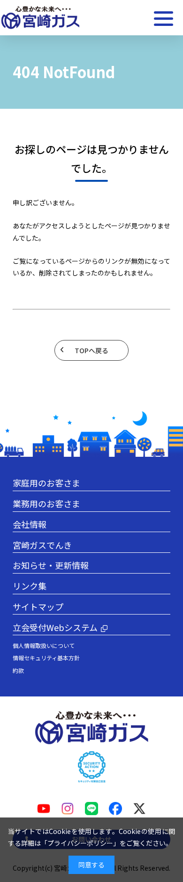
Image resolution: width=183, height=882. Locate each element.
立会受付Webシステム (55, 627)
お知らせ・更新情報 (51, 565)
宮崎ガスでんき (42, 545)
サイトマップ (38, 606)
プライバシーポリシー (80, 843)
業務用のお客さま (46, 503)
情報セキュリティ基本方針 (46, 658)
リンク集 (29, 586)
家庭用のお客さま (46, 483)
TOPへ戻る (91, 350)
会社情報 (29, 524)
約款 (18, 670)
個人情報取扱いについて (44, 645)
